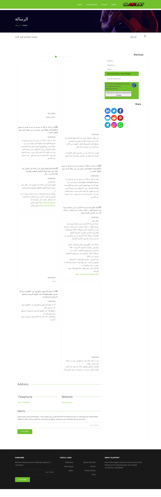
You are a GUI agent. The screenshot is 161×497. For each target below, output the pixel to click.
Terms (92, 466)
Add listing (68, 466)
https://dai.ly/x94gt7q (47, 203)
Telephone (111, 65)
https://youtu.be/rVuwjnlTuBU (87, 274)
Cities (103, 5)
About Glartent (89, 462)
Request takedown (113, 79)
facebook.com (67, 402)
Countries (91, 4)
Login (79, 4)
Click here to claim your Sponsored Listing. (118, 94)
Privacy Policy (90, 470)
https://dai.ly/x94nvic (47, 205)
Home (113, 5)
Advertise (69, 462)
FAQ (93, 474)
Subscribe (25, 431)
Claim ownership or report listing (118, 74)
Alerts (109, 69)
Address (110, 61)
